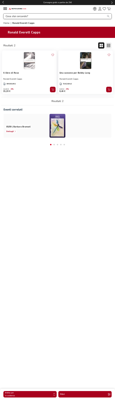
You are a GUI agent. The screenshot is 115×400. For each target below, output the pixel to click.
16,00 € (6, 89)
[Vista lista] (108, 45)
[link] (95, 9)
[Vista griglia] (101, 45)
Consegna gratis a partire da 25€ (57, 2)
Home (6, 23)
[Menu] (5, 9)
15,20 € (6, 91)
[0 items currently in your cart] (109, 8)
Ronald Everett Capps (12, 79)
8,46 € (62, 91)
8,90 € (61, 89)
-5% (12, 89)
